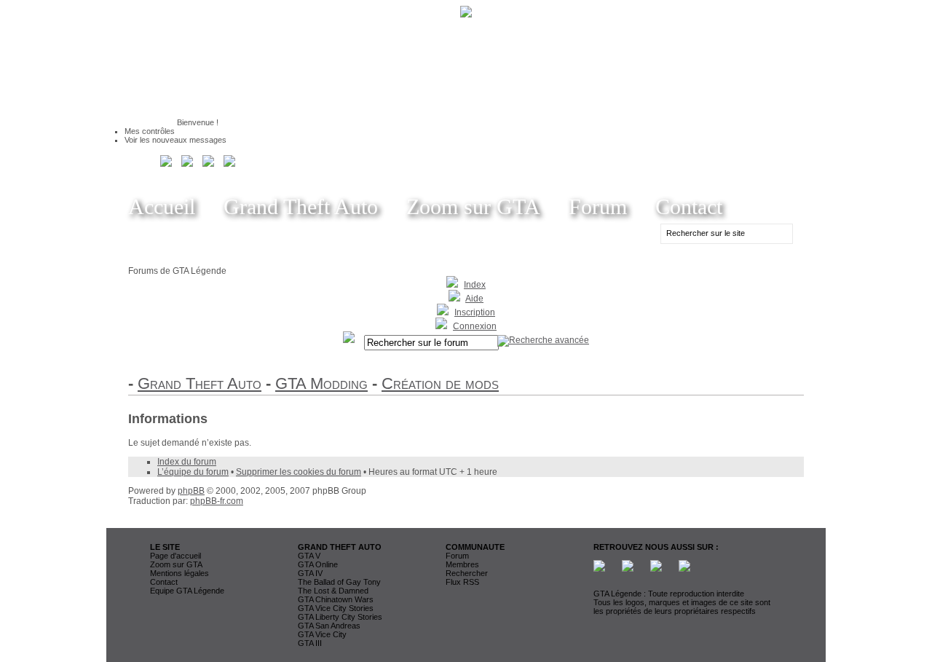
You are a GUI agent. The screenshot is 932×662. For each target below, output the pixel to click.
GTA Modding (321, 383)
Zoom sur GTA (473, 206)
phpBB (191, 491)
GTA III (310, 643)
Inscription (474, 312)
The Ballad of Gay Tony (339, 582)
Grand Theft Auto (301, 206)
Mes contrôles (150, 131)
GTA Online (318, 564)
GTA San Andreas (329, 625)
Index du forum (186, 462)
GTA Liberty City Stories (340, 616)
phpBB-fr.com (216, 501)
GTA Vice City (322, 634)
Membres (462, 564)
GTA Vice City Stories (336, 608)
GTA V (309, 555)
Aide (474, 298)
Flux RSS (462, 582)
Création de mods (440, 383)
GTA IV (310, 573)
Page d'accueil (175, 555)
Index (475, 285)
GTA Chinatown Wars (336, 599)
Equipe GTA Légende (187, 590)
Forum (598, 206)
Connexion (475, 326)
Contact (688, 206)
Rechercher (467, 573)
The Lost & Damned (333, 590)
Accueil (161, 206)
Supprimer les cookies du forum (298, 472)
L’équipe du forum (193, 472)
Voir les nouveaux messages (175, 139)
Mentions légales (179, 573)
